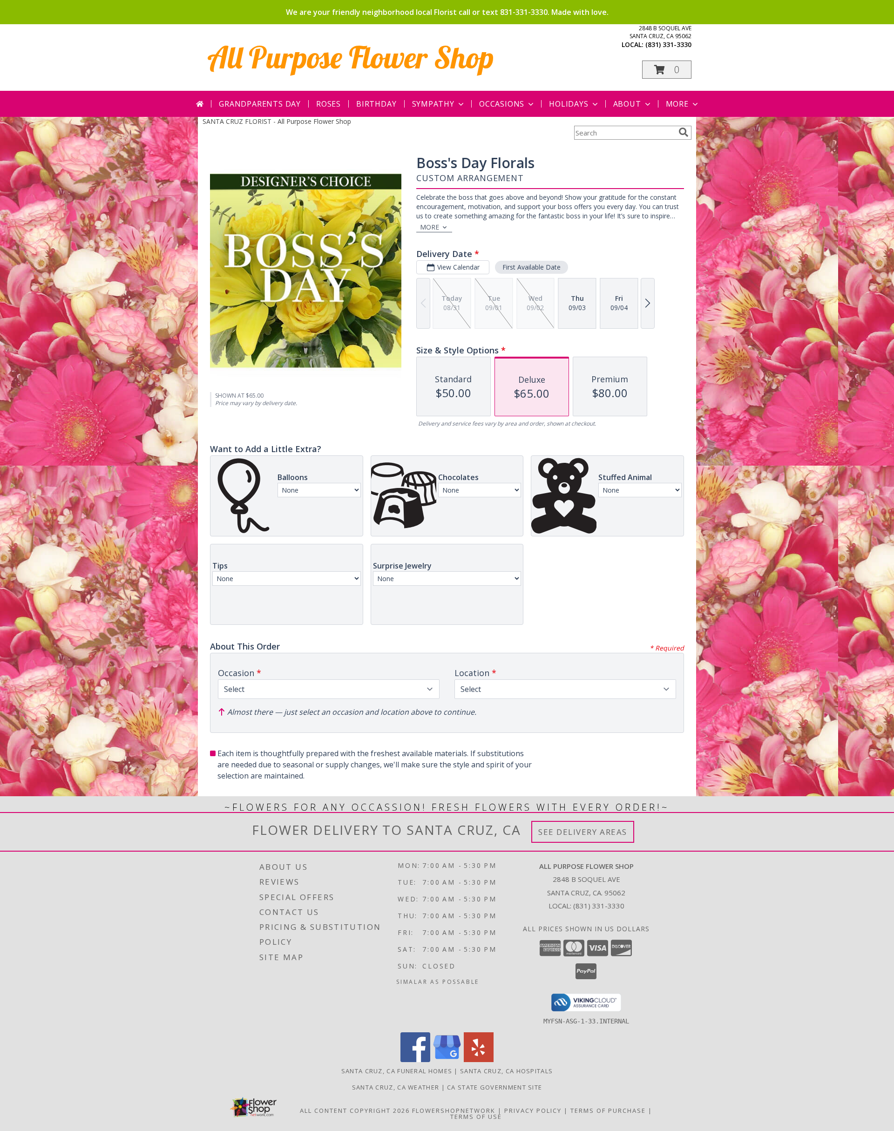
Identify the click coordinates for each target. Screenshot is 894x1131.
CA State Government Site (494, 1087)
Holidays (568, 104)
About (627, 104)
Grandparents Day (260, 104)
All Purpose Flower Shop (350, 57)
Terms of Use (476, 1116)
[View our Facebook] (415, 1059)
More (677, 104)
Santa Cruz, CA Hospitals (506, 1071)
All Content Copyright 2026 (355, 1110)
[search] (683, 132)
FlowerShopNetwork (453, 1110)
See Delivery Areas (582, 831)
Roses (328, 104)
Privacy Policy (533, 1110)
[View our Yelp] (479, 1059)
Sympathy (433, 104)
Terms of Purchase (608, 1110)
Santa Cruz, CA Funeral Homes (396, 1071)
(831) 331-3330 (668, 44)
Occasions (501, 104)
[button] (666, 70)
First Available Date (531, 267)
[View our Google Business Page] (447, 1059)
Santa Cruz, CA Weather (396, 1087)
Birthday (376, 104)
